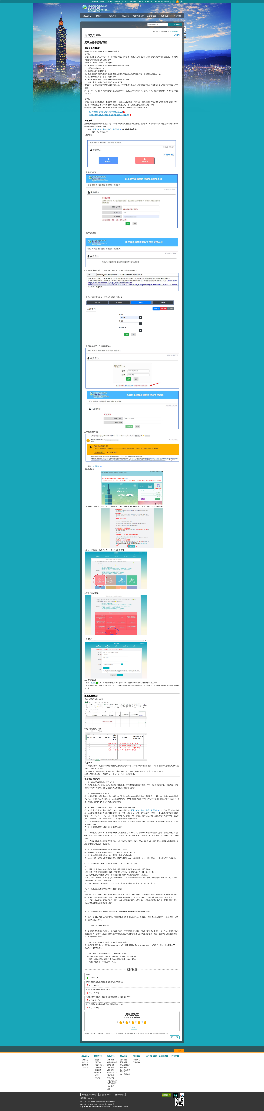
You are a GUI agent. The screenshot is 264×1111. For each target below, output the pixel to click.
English (109, 1)
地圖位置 (111, 1104)
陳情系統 (117, 1)
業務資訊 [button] (112, 16)
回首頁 (102, 1)
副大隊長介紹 (99, 1065)
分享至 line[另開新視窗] (185, 34)
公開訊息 (85, 1067)
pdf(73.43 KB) (94, 1008)
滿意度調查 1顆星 (121, 1022)
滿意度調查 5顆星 (145, 1022)
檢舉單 (93, 683)
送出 (129, 1028)
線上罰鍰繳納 (125, 1074)
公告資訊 (85, 1056)
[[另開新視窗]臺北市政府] (182, 1095)
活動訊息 (85, 1062)
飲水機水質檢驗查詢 (125, 1071)
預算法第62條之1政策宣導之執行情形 (112, 1082)
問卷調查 (177, 16)
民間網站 (136, 1062)
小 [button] (173, 1)
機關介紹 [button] (100, 16)
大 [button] (181, 1)
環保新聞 (85, 1065)
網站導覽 (95, 1)
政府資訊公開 (138, 16)
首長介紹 (97, 1062)
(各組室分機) (103, 1104)
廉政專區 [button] (164, 16)
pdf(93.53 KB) (94, 985)
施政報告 (110, 1067)
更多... (109, 1089)
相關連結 (136, 1056)
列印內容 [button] (175, 35)
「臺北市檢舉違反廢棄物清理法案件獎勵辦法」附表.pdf (109, 115)
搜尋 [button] (170, 24)
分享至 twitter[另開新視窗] (185, 30)
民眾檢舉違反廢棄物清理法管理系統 (106, 129)
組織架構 (97, 1067)
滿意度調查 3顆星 (133, 1022)
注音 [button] (178, 35)
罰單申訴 (123, 1062)
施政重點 (110, 1086)
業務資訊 (164, 31)
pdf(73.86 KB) (94, 993)
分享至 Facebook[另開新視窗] (185, 27)
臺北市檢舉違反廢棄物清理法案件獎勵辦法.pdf (106, 112)
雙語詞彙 (133, 1)
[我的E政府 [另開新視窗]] (175, 1095)
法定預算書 (151, 16)
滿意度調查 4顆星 (139, 1022)
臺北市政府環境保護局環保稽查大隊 (98, 8)
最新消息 (85, 1060)
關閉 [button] (179, 1051)
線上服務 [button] (125, 16)
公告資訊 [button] (87, 16)
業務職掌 (97, 1070)
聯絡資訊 (97, 1078)
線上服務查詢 (125, 1065)
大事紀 (96, 1075)
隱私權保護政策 (120, 1095)
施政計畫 (110, 1065)
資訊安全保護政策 (105, 1095)
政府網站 (136, 1060)
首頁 (157, 31)
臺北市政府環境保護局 (162, 1)
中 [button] (177, 1)
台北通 (140, 1)
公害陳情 (123, 1060)
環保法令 (123, 1067)
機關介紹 (98, 1056)
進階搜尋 (177, 24)
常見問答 (125, 1)
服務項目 (110, 1060)
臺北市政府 (148, 1)
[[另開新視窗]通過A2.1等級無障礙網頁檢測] (166, 1095)
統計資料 (110, 1070)
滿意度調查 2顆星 (127, 1022)
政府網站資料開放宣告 (88, 1095)
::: (0, 1)
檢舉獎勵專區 (174, 31)
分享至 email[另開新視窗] (185, 37)
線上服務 (123, 1056)
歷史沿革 (97, 1060)
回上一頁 (174, 1037)
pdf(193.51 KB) (94, 1000)
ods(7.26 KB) (93, 978)
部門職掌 (97, 1072)
